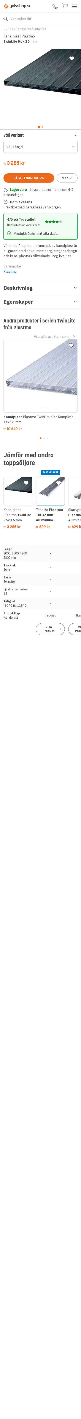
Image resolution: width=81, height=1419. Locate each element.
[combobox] (40, 147)
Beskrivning (18, 287)
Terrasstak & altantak (31, 29)
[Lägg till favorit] (71, 58)
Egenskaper (18, 301)
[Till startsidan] (17, 6)
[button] (40, 135)
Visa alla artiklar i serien (52, 336)
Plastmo (10, 271)
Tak (10, 29)
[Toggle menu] (74, 6)
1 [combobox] (65, 178)
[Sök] (5, 19)
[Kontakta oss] (55, 6)
